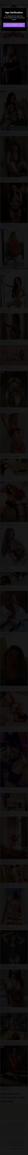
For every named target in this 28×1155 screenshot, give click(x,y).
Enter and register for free (14, 25)
